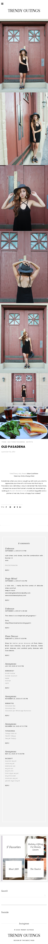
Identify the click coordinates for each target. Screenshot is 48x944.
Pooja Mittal (11, 578)
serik (7, 683)
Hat (19, 474)
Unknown (9, 548)
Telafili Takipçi (10, 736)
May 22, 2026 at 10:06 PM (14, 754)
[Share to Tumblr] (17, 507)
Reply (7, 570)
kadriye (8, 681)
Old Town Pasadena (16, 442)
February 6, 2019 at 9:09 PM (15, 639)
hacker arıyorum (11, 676)
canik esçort (9, 763)
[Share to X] (14, 507)
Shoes (24, 474)
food (4, 442)
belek (7, 678)
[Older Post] (43, 526)
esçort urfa (9, 771)
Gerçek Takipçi (10, 738)
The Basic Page (28, 940)
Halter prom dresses (22, 643)
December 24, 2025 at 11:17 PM (16, 726)
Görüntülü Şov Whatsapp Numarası (18, 711)
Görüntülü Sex (10, 706)
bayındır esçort (10, 761)
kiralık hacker (10, 673)
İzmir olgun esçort (11, 773)
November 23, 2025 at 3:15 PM (16, 699)
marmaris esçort (11, 778)
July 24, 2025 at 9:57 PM (14, 666)
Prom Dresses (11, 636)
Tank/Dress (13, 474)
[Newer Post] (5, 526)
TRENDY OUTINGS (24, 10)
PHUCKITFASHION (11, 565)
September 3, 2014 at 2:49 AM (16, 611)
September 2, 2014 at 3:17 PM (15, 551)
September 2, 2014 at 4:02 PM (16, 581)
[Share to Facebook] (6, 507)
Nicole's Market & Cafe (18, 491)
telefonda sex (10, 766)
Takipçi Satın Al (10, 733)
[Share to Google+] (20, 507)
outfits (29, 442)
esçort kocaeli (10, 776)
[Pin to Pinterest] (10, 507)
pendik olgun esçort (12, 781)
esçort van (9, 768)
